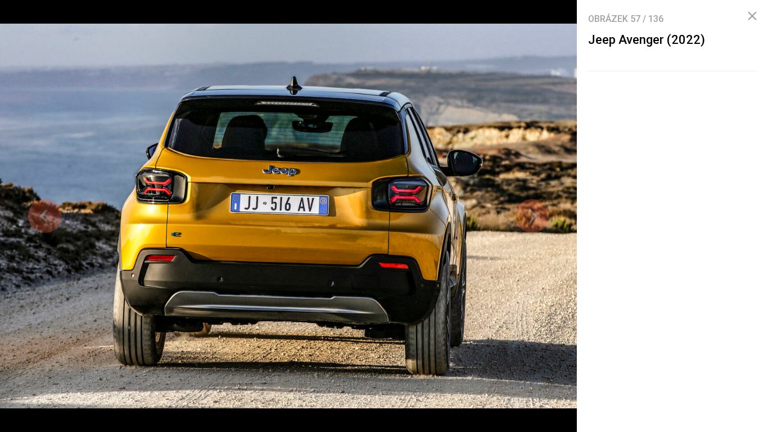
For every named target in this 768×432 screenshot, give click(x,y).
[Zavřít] (752, 16)
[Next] (532, 216)
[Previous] (45, 216)
